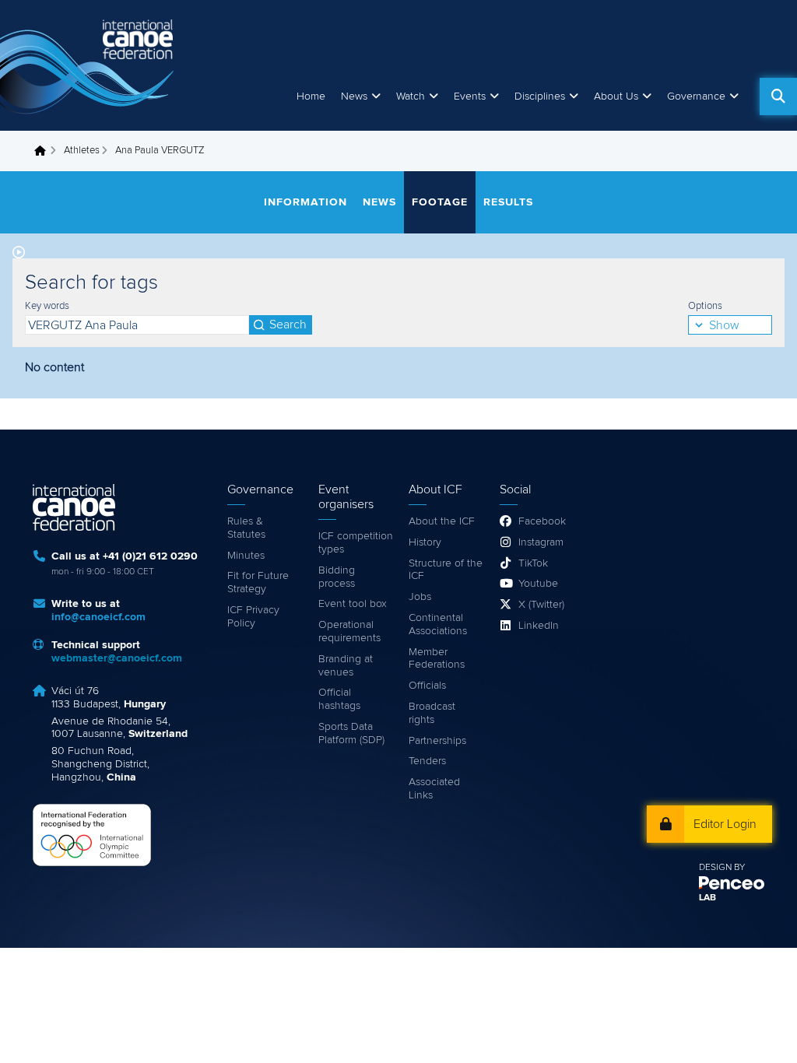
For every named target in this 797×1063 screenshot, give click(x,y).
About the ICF (442, 521)
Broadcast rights (432, 713)
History (425, 542)
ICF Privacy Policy (253, 617)
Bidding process (336, 577)
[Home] (89, 65)
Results (508, 202)
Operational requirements (349, 631)
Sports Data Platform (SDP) (351, 733)
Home (311, 96)
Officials (427, 685)
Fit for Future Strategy (258, 582)
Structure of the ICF (446, 570)
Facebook (542, 521)
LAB (707, 898)
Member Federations (437, 659)
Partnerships (437, 740)
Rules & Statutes (246, 528)
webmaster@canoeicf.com (116, 658)
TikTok (533, 563)
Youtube (538, 583)
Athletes (82, 151)
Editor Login (725, 824)
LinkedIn (538, 625)
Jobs (420, 596)
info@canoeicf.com (98, 617)
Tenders (427, 761)
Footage (440, 202)
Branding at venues (345, 666)
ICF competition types (355, 543)
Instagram (541, 542)
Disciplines (539, 96)
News (354, 96)
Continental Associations (438, 624)
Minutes (246, 555)
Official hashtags (339, 699)
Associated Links (434, 789)
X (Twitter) (541, 604)
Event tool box (352, 603)
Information (305, 202)
